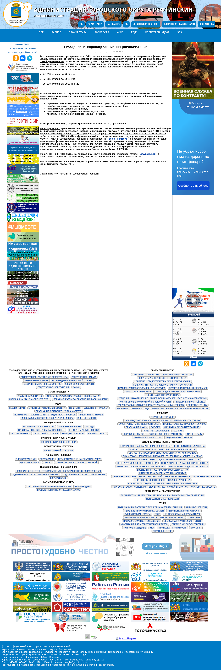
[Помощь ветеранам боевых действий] (23, 221)
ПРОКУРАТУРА (78, 32)
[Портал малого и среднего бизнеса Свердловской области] (111, 601)
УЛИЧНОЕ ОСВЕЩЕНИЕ (135, 527)
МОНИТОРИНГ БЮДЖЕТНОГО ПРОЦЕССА (88, 408)
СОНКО (76, 387)
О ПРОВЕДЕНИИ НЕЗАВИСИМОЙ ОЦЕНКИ (72, 380)
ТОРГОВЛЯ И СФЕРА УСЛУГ (147, 437)
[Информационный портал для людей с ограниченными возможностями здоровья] (72, 590)
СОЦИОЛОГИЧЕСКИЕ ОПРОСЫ (79, 384)
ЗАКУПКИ (155, 427)
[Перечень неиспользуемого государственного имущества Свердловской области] (23, 153)
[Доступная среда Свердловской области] (32, 590)
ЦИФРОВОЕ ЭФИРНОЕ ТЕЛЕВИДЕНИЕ (141, 521)
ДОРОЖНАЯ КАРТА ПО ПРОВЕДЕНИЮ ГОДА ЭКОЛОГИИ (81, 399)
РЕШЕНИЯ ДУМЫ (17, 408)
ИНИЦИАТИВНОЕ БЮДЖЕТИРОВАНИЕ (181, 427)
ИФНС (120, 32)
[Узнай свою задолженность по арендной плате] (23, 270)
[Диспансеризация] (23, 143)
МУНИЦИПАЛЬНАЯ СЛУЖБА (137, 514)
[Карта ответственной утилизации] (23, 202)
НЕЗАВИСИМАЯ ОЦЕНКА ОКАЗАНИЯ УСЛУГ (79, 459)
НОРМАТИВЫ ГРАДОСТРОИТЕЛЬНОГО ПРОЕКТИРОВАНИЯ (162, 381)
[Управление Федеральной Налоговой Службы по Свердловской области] (150, 570)
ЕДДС (134, 32)
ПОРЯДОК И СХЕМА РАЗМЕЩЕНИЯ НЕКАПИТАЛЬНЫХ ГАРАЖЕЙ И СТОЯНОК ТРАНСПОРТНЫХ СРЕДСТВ (164, 486)
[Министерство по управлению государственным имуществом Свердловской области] (189, 570)
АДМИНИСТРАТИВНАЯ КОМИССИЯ (184, 510)
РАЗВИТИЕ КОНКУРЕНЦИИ (156, 430)
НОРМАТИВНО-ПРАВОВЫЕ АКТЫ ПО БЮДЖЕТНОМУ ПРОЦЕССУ (44, 414)
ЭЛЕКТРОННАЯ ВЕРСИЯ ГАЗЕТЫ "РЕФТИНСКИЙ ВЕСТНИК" (154, 517)
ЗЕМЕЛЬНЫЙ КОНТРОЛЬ (46, 433)
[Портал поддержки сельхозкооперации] (189, 601)
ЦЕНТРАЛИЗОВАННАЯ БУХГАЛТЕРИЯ (182, 514)
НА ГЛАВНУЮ (113, 24)
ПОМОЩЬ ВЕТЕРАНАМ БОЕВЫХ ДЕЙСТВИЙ (76, 462)
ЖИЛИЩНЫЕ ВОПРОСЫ (196, 507)
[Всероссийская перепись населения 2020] (150, 590)
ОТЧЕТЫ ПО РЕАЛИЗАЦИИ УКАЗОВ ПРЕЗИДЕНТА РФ (72, 396)
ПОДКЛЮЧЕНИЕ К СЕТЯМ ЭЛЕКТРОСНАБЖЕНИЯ (35, 474)
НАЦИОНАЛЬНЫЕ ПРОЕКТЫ (179, 437)
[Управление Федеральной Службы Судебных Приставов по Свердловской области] (111, 580)
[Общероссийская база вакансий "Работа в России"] (111, 590)
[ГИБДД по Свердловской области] (32, 580)
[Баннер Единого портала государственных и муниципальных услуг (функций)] (111, 570)
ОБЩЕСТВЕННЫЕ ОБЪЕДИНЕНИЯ (53, 387)
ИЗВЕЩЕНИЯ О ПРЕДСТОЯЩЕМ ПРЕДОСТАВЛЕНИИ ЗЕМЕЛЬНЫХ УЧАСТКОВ (162, 459)
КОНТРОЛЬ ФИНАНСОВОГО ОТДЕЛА (58, 442)
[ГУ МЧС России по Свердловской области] (72, 580)
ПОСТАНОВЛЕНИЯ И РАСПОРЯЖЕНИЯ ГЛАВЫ (49, 486)
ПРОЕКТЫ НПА (206, 24)
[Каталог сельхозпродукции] (32, 611)
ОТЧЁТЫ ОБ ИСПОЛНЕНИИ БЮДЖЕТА (47, 408)
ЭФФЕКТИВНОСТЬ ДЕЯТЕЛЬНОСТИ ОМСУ (139, 424)
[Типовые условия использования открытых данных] (189, 590)
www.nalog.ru (147, 154)
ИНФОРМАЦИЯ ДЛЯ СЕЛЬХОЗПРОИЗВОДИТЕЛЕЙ (144, 524)
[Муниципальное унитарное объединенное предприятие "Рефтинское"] (23, 192)
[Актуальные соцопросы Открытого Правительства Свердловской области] (72, 570)
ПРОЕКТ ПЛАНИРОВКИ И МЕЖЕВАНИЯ (188, 388)
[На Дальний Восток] (32, 601)
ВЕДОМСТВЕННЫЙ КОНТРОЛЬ (58, 450)
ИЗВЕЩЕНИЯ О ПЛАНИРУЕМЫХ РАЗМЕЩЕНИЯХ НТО (162, 469)
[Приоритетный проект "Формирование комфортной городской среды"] (23, 260)
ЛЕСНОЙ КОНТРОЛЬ (20, 433)
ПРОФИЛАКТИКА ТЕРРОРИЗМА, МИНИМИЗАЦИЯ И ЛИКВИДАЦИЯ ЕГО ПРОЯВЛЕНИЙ (162, 495)
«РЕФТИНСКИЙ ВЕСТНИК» (146, 24)
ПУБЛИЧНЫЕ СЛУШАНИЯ (91, 414)
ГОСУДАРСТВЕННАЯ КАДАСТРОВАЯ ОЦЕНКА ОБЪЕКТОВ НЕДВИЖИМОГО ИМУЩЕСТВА (162, 446)
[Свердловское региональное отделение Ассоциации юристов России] (23, 211)
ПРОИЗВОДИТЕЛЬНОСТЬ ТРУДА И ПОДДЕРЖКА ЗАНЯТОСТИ (152, 434)
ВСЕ (41, 32)
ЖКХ (152, 527)
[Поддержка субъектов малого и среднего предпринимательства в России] (150, 601)
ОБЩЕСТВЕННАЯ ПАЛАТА (84, 377)
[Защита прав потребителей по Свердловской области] (150, 580)
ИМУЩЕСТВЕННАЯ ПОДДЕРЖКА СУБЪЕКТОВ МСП (141, 466)
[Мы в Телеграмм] (200, 365)
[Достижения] (23, 115)
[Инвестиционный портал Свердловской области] (189, 580)
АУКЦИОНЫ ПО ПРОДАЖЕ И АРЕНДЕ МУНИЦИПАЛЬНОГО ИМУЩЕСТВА (162, 483)
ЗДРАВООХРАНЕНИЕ (26, 459)
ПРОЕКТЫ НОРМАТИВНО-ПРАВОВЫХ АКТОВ (58, 490)
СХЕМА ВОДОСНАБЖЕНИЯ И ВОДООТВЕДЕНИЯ (177, 391)
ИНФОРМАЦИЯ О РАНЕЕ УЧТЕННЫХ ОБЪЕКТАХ (162, 473)
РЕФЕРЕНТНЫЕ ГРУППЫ (36, 380)
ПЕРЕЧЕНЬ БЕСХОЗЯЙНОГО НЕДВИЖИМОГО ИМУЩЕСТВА (162, 480)
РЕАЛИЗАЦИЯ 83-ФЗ (136, 427)
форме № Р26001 (118, 138)
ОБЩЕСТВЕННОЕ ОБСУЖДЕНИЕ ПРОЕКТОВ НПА (44, 377)
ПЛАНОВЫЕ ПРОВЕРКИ (70, 426)
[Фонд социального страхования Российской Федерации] (72, 601)
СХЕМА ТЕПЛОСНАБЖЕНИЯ (138, 391)
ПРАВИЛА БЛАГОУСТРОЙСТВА (190, 401)
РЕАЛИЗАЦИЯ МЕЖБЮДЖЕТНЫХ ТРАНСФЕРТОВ (58, 411)
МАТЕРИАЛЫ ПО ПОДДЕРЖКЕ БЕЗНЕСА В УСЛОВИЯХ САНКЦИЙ (150, 507)
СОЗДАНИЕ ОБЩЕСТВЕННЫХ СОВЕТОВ (42, 384)
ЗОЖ (179, 32)
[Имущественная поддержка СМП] (23, 250)
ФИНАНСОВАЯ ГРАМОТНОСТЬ (172, 527)
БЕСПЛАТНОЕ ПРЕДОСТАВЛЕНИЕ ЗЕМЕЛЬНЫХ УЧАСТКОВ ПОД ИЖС (162, 453)
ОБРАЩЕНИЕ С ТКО (162, 531)
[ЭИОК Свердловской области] (189, 611)
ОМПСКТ (47, 462)
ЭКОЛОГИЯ (196, 527)
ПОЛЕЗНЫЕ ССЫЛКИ (197, 405)
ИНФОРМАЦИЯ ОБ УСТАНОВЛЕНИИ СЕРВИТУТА (184, 463)
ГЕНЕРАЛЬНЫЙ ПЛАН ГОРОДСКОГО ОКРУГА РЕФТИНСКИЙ (162, 384)
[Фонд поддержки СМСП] (23, 163)
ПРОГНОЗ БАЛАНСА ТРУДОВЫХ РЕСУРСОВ (184, 424)
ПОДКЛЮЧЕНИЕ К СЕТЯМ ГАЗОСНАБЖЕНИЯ (84, 474)
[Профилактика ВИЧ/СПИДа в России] (72, 631)
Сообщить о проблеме (193, 185)
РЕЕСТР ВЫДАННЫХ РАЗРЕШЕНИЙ (162, 395)
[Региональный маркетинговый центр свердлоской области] (150, 621)
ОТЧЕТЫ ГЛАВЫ (194, 434)
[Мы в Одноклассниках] (187, 365)
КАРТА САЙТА (95, 24)
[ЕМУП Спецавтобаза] (23, 182)
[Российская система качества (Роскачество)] (72, 611)
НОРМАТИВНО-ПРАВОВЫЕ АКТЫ (179, 24)
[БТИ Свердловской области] (111, 611)
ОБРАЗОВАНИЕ (47, 459)
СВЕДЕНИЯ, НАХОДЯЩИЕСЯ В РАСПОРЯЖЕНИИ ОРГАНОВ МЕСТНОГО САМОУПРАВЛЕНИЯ (162, 398)
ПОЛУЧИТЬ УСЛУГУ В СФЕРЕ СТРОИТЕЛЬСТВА (162, 378)
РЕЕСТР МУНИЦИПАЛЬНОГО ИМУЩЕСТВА (137, 463)
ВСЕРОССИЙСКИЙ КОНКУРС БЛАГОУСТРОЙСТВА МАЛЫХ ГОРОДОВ (151, 405)
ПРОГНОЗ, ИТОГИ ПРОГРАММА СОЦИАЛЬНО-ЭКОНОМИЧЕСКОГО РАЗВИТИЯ (162, 420)
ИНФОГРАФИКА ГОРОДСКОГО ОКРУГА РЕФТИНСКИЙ (47, 418)
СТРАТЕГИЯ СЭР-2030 (162, 417)
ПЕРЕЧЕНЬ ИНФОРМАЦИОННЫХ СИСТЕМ (144, 510)
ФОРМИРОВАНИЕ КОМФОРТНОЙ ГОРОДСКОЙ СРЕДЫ (145, 401)
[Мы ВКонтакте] (194, 365)
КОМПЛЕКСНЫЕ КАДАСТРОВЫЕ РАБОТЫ (188, 466)
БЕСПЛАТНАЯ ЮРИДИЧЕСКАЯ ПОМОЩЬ (182, 521)
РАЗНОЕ (56, 32)
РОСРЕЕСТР (101, 32)
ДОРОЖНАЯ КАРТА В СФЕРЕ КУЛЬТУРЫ (29, 399)
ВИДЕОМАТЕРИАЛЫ (97, 433)
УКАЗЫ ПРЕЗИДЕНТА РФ (30, 396)
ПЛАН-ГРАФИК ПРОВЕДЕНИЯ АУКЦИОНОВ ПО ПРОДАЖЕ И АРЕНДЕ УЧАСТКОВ (162, 456)
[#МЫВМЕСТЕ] (23, 231)
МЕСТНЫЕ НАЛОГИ (86, 418)
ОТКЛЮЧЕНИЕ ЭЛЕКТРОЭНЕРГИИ (188, 524)
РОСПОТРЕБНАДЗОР (157, 32)
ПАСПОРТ (177, 430)
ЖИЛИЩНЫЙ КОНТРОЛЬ (73, 433)
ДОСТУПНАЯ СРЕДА (29, 462)
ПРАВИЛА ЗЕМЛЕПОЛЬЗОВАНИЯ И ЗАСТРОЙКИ (141, 388)
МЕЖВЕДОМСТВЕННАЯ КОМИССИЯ (162, 498)
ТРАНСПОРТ (194, 517)
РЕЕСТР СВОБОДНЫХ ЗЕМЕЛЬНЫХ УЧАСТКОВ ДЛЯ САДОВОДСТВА (162, 449)
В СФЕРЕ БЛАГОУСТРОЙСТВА (84, 430)
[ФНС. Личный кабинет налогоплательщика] (72, 621)
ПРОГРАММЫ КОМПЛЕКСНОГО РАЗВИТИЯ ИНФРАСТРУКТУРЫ (162, 374)
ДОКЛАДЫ (89, 426)
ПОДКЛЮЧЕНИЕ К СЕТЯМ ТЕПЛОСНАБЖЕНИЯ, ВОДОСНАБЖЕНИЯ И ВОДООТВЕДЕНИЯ (59, 471)
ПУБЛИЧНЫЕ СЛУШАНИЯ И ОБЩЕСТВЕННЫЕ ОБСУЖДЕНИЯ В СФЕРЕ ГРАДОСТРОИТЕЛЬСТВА (162, 408)
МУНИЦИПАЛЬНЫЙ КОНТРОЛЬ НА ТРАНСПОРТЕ (41, 430)
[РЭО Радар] (111, 621)
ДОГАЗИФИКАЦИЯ (58, 478)
